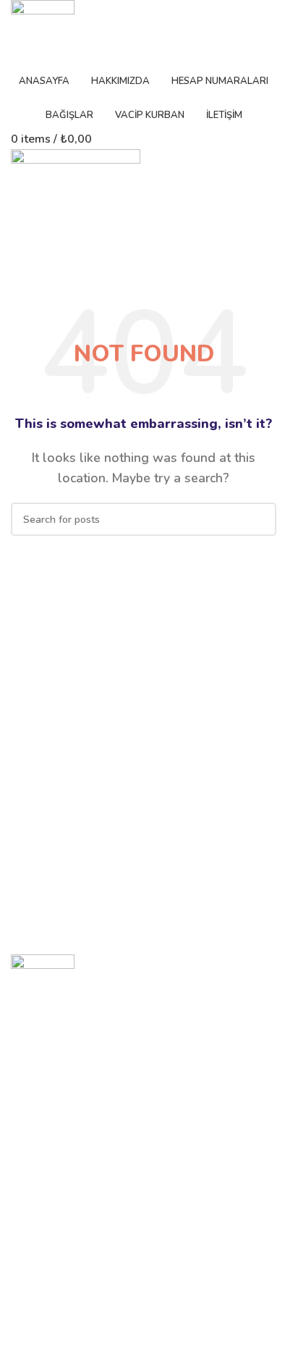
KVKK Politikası (46, 1330)
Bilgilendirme (47, 1305)
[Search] (259, 519)
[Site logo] (42, 32)
